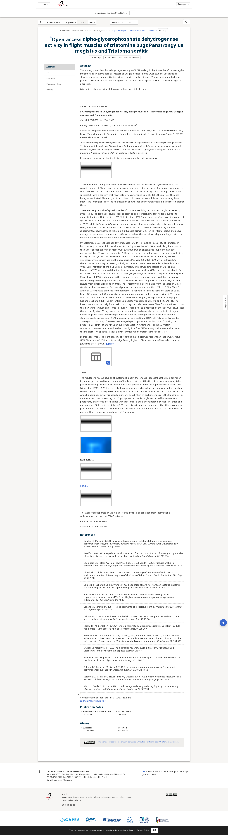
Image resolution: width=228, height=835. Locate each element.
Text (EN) (116, 22)
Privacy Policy (143, 830)
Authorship (95, 57)
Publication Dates (53, 84)
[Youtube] (74, 805)
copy (162, 30)
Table (111, 343)
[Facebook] (71, 805)
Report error (225, 302)
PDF (130, 22)
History (49, 89)
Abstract (50, 67)
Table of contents (53, 22)
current (82, 22)
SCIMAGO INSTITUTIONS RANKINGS (122, 57)
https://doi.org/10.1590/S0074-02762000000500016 (134, 30)
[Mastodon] (65, 805)
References (51, 78)
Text (48, 72)
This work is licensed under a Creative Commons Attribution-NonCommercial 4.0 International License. (138, 742)
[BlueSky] (63, 805)
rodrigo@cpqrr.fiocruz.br (92, 700)
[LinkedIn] (68, 805)
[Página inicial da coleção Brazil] (48, 799)
